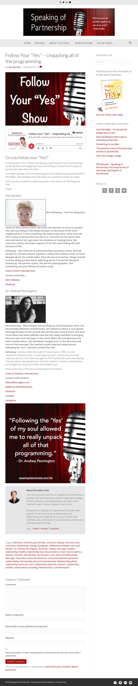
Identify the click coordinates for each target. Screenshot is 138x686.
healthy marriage (57, 548)
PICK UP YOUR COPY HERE (109, 114)
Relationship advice (67, 561)
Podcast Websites (47, 682)
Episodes (40, 43)
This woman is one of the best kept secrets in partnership (114, 150)
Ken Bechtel (30, 554)
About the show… (60, 43)
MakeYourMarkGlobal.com (18, 386)
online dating (12, 561)
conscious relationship (16, 545)
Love (52, 554)
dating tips (42, 545)
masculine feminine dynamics (63, 558)
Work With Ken (83, 43)
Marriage (10, 558)
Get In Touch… (105, 43)
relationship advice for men (19, 564)
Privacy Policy (61, 682)
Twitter (35, 528)
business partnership (34, 542)
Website (44, 528)
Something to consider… (108, 144)
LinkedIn (9, 395)
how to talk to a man (54, 551)
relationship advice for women (49, 564)
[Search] (130, 42)
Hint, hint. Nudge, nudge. (108, 155)
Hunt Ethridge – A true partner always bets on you (111, 131)
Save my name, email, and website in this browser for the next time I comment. (43, 654)
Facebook (10, 284)
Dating (33, 545)
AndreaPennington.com (17, 382)
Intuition (18, 554)
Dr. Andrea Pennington (25, 548)
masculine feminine (37, 558)
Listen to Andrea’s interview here (22, 373)
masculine (21, 558)
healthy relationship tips (31, 551)
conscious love (72, 542)
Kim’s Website (12, 279)
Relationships (46, 567)
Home (27, 43)
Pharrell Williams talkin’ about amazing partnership (111, 138)
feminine (43, 548)
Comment (10, 584)
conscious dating (54, 542)
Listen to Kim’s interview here (20, 270)
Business (17, 542)
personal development (44, 561)
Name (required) (14, 614)
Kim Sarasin (43, 554)
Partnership (26, 561)
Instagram (10, 400)
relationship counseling (26, 567)
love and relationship (66, 554)
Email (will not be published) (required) (26, 626)
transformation (61, 567)
